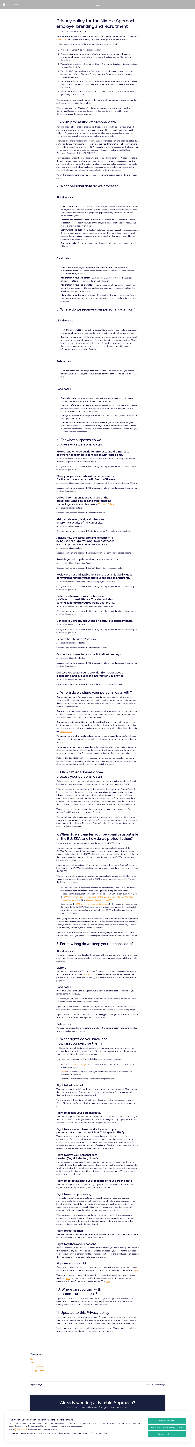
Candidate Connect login (155, 1384)
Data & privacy (36, 1366)
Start (32, 1359)
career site (61, 39)
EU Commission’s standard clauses (91, 904)
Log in (63, 1071)
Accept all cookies (167, 1420)
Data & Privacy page (77, 1064)
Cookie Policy (21, 1429)
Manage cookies (37, 1370)
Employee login (36, 1384)
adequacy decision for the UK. (99, 900)
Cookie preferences (167, 1434)
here (136, 1270)
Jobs (32, 1362)
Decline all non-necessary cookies (167, 1427)
